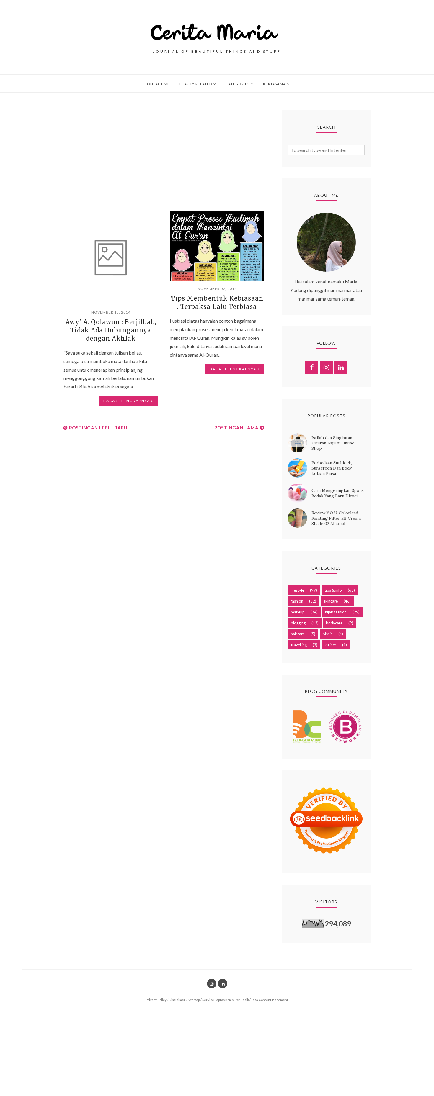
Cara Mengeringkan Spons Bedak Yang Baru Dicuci (337, 493)
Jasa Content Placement (269, 1000)
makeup (298, 612)
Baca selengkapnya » (128, 400)
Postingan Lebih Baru (98, 427)
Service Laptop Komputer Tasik (225, 1000)
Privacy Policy (156, 1000)
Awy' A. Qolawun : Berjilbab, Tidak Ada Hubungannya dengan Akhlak (111, 330)
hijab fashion (336, 612)
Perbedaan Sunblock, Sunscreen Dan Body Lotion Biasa (331, 468)
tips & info (333, 590)
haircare (298, 633)
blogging (298, 623)
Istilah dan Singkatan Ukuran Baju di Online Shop (332, 443)
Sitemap (194, 1000)
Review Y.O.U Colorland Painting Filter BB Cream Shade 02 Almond (336, 518)
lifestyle (297, 590)
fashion (297, 601)
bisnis (327, 633)
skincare (331, 601)
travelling (299, 644)
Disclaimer (177, 1000)
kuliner (330, 644)
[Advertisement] (163, 151)
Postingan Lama (236, 427)
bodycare (334, 623)
